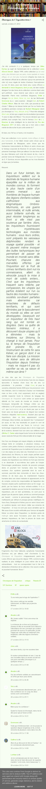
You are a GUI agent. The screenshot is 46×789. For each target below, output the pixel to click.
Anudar (13, 615)
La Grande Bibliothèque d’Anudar (23, 6)
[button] (43, 20)
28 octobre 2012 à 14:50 (19, 748)
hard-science (22, 415)
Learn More (19, 787)
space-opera (24, 585)
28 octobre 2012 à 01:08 (19, 665)
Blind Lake (5, 114)
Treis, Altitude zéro (21, 112)
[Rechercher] (43, 4)
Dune (32, 385)
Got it (30, 787)
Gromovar (5, 101)
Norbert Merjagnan (33, 109)
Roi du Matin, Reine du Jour (19, 98)
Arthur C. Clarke (8, 433)
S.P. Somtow (7, 585)
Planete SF (37, 581)
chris (12, 646)
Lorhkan (14, 755)
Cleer (36, 120)
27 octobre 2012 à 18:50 (19, 609)
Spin (34, 101)
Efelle (40, 96)
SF (16, 585)
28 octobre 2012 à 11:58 (19, 733)
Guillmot (14, 740)
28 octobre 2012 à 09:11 (19, 697)
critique (27, 581)
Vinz (12, 686)
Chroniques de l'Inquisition (12, 581)
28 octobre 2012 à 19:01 (19, 765)
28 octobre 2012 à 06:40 (19, 680)
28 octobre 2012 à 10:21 (19, 716)
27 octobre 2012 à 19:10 (19, 640)
